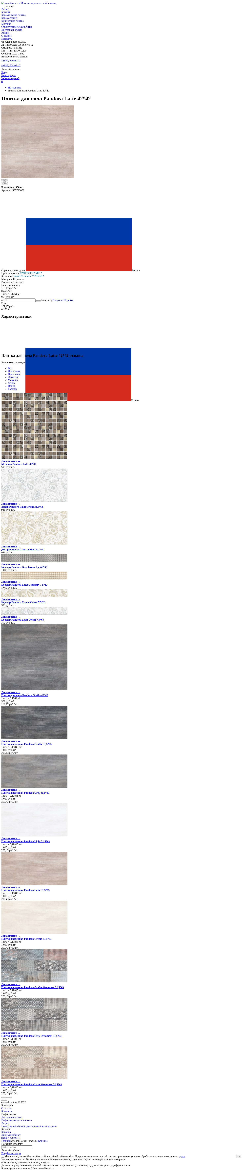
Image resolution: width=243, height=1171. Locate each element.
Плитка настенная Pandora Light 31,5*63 (25, 841)
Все (10, 368)
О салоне (6, 35)
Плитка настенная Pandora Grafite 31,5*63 (26, 744)
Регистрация (8, 75)
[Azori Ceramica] (4, 184)
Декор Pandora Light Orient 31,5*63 (22, 506)
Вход (4, 72)
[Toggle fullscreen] (8, 1097)
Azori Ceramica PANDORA (29, 276)
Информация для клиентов (16, 1120)
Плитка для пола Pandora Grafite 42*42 (24, 695)
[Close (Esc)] (2, 1097)
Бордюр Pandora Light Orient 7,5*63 (22, 619)
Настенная (14, 371)
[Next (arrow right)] (5, 1100)
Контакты (6, 38)
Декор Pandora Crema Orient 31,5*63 (23, 549)
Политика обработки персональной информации (29, 1126)
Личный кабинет (10, 1135)
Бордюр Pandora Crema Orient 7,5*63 (23, 602)
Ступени (13, 377)
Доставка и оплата (11, 29)
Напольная (14, 374)
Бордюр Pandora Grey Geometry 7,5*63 (24, 567)
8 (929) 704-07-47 (10, 65)
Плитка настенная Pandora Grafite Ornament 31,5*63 (32, 987)
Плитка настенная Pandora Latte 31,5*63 (25, 890)
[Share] (5, 1097)
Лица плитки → (10, 461)
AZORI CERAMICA (30, 273)
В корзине (63, 300)
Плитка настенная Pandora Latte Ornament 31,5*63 (31, 1084)
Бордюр (12, 388)
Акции (5, 32)
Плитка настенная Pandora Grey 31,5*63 (25, 792)
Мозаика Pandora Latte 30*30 (18, 464)
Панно (11, 386)
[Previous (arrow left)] (2, 1100)
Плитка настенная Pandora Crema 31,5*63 (26, 938)
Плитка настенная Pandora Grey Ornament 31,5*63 (31, 1035)
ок (239, 1156)
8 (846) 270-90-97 (10, 60)
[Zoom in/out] (10, 1097)
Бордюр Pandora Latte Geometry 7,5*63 (24, 584)
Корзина (6, 1132)
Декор (11, 383)
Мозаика (13, 380)
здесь (182, 1156)
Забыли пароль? (10, 78)
